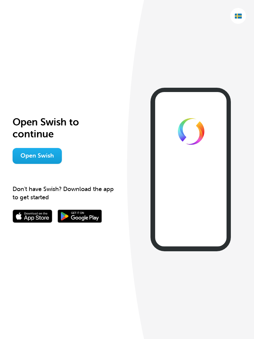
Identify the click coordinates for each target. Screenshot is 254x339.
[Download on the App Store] (32, 216)
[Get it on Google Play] (80, 216)
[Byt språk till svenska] (238, 16)
